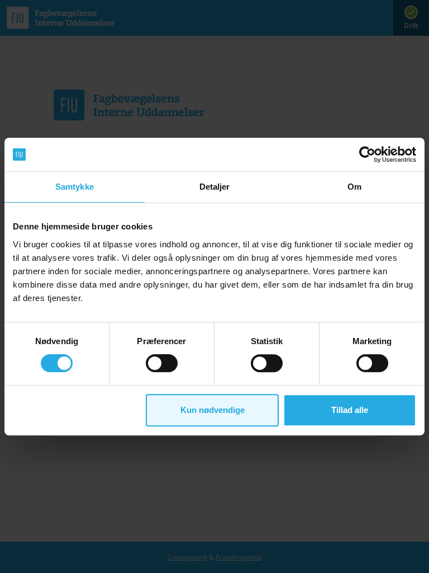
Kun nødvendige (212, 410)
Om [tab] (354, 186)
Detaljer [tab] (214, 186)
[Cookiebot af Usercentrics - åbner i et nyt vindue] (367, 154)
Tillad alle (349, 410)
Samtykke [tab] (74, 186)
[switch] (162, 363)
